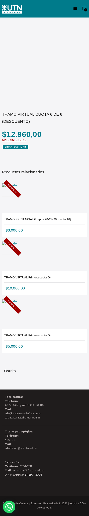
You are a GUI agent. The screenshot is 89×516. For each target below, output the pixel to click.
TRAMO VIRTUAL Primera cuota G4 (28, 277)
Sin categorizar (15, 147)
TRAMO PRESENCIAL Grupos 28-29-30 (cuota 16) (37, 219)
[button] (9, 507)
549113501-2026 (32, 474)
